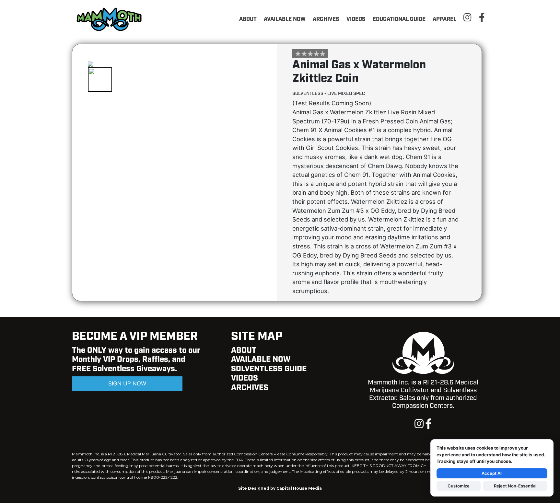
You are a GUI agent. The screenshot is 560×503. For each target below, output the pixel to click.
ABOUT (248, 19)
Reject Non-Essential (515, 485)
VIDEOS (356, 19)
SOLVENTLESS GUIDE (269, 369)
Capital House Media (299, 488)
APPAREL (444, 19)
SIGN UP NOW (127, 383)
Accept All (492, 473)
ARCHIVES (326, 19)
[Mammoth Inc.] (111, 19)
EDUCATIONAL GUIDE (399, 19)
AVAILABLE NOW (285, 19)
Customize (459, 485)
